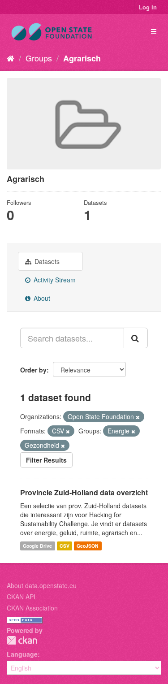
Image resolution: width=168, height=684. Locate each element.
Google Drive (37, 545)
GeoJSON (88, 545)
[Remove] (138, 416)
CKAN (22, 640)
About (41, 298)
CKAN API (21, 596)
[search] (136, 338)
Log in (148, 7)
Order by (33, 369)
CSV (64, 545)
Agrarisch (82, 58)
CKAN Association (32, 607)
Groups (39, 58)
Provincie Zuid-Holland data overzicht (84, 492)
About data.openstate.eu (42, 585)
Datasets (46, 261)
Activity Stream (54, 279)
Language (22, 653)
